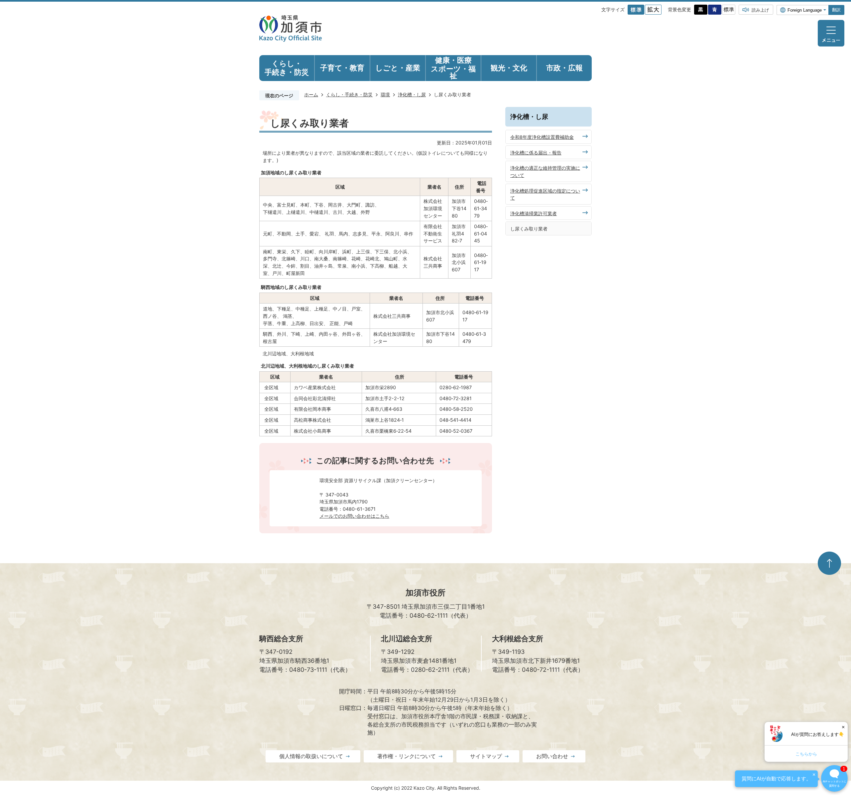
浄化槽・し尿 (412, 94)
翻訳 (836, 9)
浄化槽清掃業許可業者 (533, 213)
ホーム (311, 94)
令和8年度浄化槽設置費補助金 (542, 137)
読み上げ (760, 10)
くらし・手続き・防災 (349, 94)
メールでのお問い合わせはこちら (354, 516)
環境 (385, 94)
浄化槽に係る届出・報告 (535, 152)
